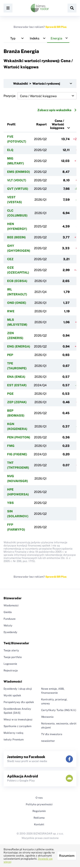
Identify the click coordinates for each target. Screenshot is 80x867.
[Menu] (8, 8)
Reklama (39, 817)
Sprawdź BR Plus (55, 27)
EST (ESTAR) (17, 385)
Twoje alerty (11, 650)
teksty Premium (14, 739)
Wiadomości (11, 605)
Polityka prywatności (39, 804)
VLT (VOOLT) (16, 180)
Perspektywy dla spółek (19, 702)
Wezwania (47, 716)
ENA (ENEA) (16, 376)
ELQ (10, 150)
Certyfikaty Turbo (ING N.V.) (58, 710)
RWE (10, 311)
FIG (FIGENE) (17, 454)
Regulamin (39, 811)
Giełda (8, 612)
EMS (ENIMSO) (18, 172)
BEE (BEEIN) (16, 237)
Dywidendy (10, 632)
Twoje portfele (13, 657)
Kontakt (39, 824)
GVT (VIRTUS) (17, 188)
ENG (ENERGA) (18, 346)
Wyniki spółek (12, 695)
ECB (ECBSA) (17, 281)
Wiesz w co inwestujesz (18, 719)
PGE (10, 393)
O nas (39, 797)
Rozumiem (66, 855)
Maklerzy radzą (13, 732)
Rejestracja (11, 670)
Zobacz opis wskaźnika (54, 110)
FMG (10, 446)
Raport (41, 124)
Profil (11, 124)
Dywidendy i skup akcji (18, 688)
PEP (10, 355)
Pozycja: (10, 96)
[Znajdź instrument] (72, 8)
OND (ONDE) (16, 303)
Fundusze (10, 618)
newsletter (48, 740)
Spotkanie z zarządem (17, 726)
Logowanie (10, 663)
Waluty (8, 625)
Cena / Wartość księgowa (57, 124)
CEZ (10, 259)
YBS (10, 503)
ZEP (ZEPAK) (17, 402)
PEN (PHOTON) (18, 437)
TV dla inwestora (51, 734)
